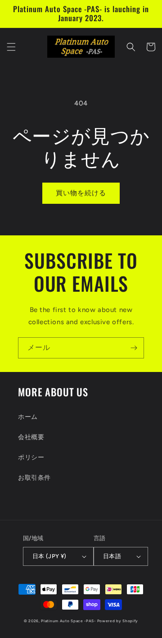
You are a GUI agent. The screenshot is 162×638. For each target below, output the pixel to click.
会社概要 (31, 437)
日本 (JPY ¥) (49, 556)
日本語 (112, 556)
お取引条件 (34, 478)
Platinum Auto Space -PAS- (68, 621)
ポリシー (31, 457)
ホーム (28, 417)
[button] (11, 47)
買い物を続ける (81, 193)
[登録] (134, 347)
